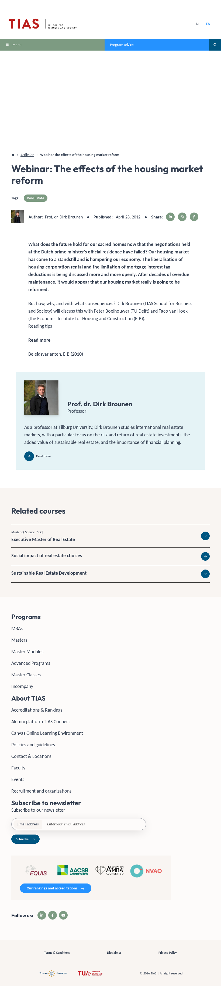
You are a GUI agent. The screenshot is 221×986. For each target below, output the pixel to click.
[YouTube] (63, 915)
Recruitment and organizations (41, 791)
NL (198, 24)
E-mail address (28, 824)
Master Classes (26, 675)
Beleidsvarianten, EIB (49, 354)
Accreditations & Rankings (36, 710)
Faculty (18, 768)
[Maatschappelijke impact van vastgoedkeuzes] (110, 556)
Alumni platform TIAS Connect (40, 722)
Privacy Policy (167, 953)
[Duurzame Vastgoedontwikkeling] (110, 573)
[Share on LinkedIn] (170, 217)
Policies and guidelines (33, 745)
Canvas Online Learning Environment (47, 733)
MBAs (17, 628)
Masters (19, 640)
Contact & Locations (31, 756)
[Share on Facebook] (194, 217)
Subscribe (22, 839)
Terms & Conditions (57, 953)
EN (208, 24)
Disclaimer (114, 953)
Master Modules (27, 652)
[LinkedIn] (41, 915)
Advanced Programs (30, 663)
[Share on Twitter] (182, 217)
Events (17, 779)
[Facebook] (52, 915)
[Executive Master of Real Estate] (110, 535)
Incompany (22, 686)
